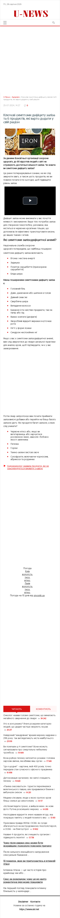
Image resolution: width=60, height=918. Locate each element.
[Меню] (5, 22)
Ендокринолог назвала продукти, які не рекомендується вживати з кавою (28, 467)
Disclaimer (23, 901)
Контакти (35, 901)
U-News (6, 97)
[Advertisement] (30, 673)
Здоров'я (16, 97)
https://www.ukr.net (29, 909)
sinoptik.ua (39, 595)
